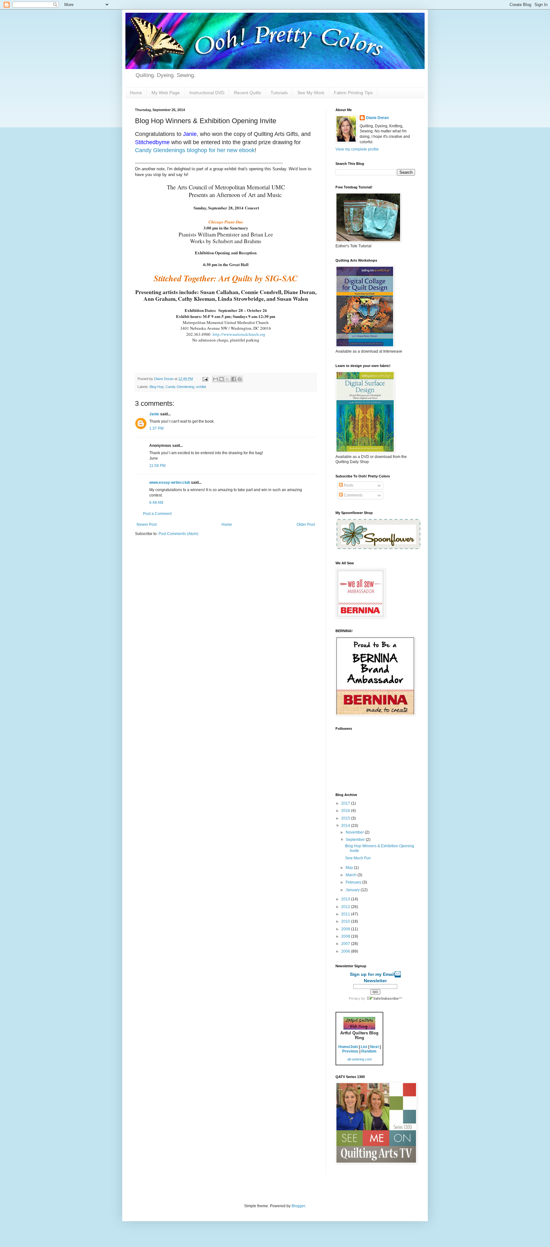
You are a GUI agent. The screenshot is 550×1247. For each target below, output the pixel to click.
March (351, 875)
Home (136, 92)
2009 (346, 929)
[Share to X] (227, 379)
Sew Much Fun (358, 858)
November (355, 832)
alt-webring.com (359, 1059)
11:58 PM (157, 465)
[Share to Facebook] (233, 379)
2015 (346, 818)
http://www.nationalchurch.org (239, 334)
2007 (346, 943)
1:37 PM (156, 428)
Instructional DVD (206, 92)
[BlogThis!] (221, 379)
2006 (346, 951)
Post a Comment (157, 513)
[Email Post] (205, 379)
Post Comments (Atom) (178, 534)
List (364, 1047)
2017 (346, 803)
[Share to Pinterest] (239, 379)
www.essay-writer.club (169, 482)
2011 (346, 914)
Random (369, 1051)
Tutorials (279, 92)
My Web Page (166, 92)
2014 (346, 825)
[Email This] (215, 379)
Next (374, 1047)
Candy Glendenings (160, 150)
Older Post (306, 524)
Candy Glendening (180, 387)
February (354, 882)
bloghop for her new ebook (221, 150)
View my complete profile (357, 149)
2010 (346, 921)
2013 (346, 899)
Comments (353, 495)
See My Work (310, 92)
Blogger (298, 1206)
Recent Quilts (247, 92)
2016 (346, 810)
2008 (346, 936)
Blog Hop (157, 387)
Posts (348, 485)
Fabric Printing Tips (353, 92)
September (356, 839)
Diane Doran (377, 118)
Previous (350, 1051)
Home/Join (348, 1047)
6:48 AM (156, 502)
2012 (346, 907)
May (350, 867)
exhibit (201, 387)
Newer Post (147, 524)
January (353, 890)
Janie (154, 414)
